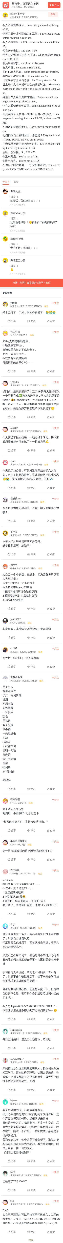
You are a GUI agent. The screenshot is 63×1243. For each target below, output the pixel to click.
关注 (53, 14)
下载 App (54, 5)
